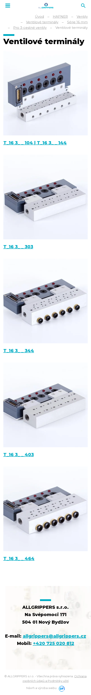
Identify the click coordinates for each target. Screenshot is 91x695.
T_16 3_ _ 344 (18, 350)
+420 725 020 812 (53, 643)
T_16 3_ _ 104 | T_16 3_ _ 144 (35, 142)
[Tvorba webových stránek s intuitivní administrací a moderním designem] (61, 688)
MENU (7, 5)
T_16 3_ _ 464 (18, 558)
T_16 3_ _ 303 (18, 246)
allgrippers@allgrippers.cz (54, 636)
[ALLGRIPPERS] (46, 6)
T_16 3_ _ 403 (18, 454)
